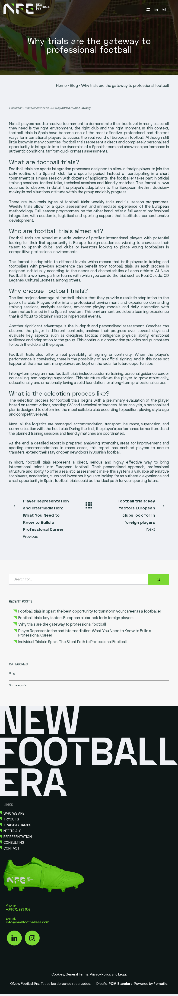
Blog (74, 85)
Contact (11, 848)
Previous (46, 518)
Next (136, 515)
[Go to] (156, 9)
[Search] (158, 579)
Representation (17, 837)
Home (61, 85)
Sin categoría (17, 685)
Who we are (13, 813)
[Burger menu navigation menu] (148, 9)
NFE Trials (12, 831)
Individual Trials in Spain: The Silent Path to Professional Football (72, 641)
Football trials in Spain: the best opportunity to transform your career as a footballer (89, 611)
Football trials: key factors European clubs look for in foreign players (76, 617)
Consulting (13, 842)
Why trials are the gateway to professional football (62, 624)
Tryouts (11, 819)
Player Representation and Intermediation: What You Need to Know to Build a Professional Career (84, 633)
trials (29, 237)
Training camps (17, 825)
